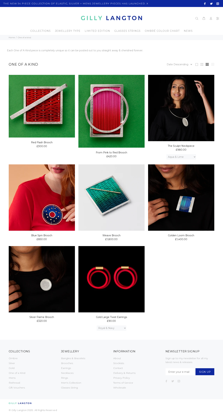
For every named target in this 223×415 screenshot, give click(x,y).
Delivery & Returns (124, 373)
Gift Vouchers (17, 387)
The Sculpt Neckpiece (181, 145)
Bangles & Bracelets (73, 358)
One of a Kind (17, 373)
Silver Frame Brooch (41, 317)
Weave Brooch (111, 235)
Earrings (66, 368)
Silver (12, 363)
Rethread (14, 382)
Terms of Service (123, 382)
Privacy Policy (121, 377)
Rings (64, 377)
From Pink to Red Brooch (111, 152)
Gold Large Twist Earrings (111, 317)
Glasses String (69, 387)
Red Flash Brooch (42, 142)
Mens (12, 377)
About (117, 358)
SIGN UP (205, 371)
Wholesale (119, 387)
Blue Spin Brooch (41, 235)
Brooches (67, 363)
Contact (118, 368)
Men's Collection (71, 382)
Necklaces (67, 373)
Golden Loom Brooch (181, 235)
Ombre (13, 358)
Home (12, 37)
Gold (11, 368)
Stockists (118, 363)
